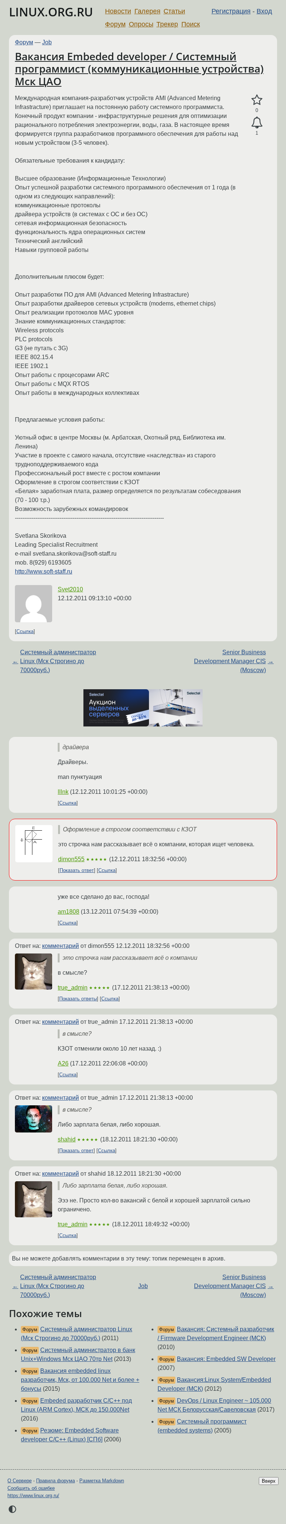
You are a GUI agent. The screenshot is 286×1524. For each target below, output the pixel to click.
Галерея (147, 11)
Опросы (141, 24)
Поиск (190, 24)
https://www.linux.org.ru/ (33, 1495)
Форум (115, 24)
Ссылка (25, 631)
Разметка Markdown (101, 1480)
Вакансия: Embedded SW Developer (226, 1359)
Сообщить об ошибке (31, 1488)
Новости (118, 11)
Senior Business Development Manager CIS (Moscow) (230, 661)
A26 (63, 1063)
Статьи (174, 11)
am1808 (68, 911)
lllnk (63, 792)
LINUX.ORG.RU (51, 12)
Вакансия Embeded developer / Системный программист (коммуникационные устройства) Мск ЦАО (139, 68)
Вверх (269, 1481)
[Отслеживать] (256, 123)
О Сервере (19, 1480)
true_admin (73, 987)
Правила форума (55, 1480)
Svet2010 (70, 589)
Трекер (167, 24)
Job (47, 42)
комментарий (60, 946)
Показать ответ (77, 870)
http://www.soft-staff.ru (43, 571)
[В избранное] (256, 100)
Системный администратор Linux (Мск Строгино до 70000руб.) (58, 661)
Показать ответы (78, 998)
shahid (67, 1139)
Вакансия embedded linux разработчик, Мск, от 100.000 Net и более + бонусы (80, 1380)
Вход (264, 11)
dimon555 (71, 859)
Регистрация (231, 11)
